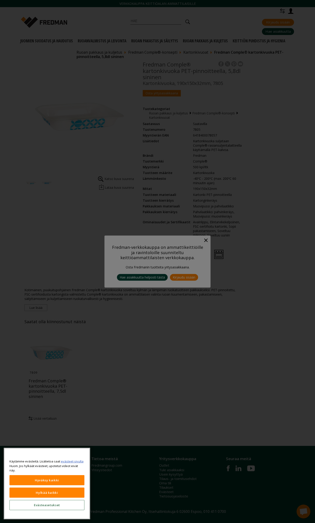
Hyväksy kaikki (47, 480)
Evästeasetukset (47, 505)
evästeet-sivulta (72, 461)
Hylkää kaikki (47, 493)
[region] (47, 483)
